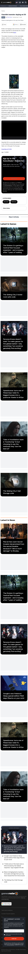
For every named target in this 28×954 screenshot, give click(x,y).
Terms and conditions (7, 910)
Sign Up (14, 938)
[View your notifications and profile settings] (22, 2)
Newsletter (24, 24)
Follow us (16, 24)
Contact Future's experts (8, 913)
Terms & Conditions (10, 944)
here (14, 32)
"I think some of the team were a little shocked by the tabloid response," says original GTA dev (14, 865)
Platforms (13, 201)
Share (5, 24)
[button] (25, 2)
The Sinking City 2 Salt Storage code (13, 881)
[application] (14, 129)
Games (3, 11)
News (3, 17)
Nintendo (6, 201)
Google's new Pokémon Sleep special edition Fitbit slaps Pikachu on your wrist (14, 857)
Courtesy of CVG (6, 149)
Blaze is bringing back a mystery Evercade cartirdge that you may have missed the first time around (14, 873)
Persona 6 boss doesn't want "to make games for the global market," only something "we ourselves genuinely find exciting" (14, 848)
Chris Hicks (9, 17)
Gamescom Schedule (13, 5)
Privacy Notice (8, 185)
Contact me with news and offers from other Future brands (13, 935)
